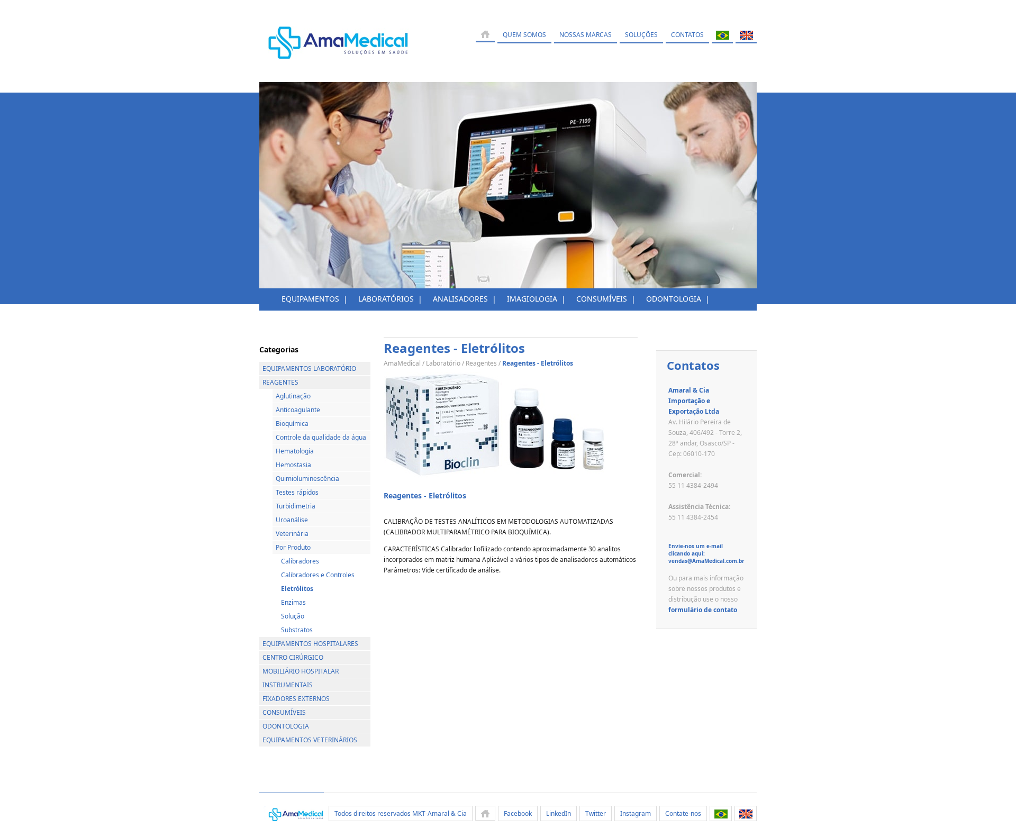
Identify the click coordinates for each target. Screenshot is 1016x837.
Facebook (518, 813)
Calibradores (300, 561)
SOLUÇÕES (641, 34)
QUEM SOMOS (524, 34)
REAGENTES (280, 382)
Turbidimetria (295, 506)
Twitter (595, 813)
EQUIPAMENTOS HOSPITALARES (310, 643)
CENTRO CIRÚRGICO (292, 657)
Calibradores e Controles (318, 574)
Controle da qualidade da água (321, 437)
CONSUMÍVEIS (284, 712)
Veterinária (292, 533)
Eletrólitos (297, 588)
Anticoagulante (298, 409)
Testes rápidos (297, 492)
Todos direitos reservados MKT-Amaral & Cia (400, 813)
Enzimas (293, 602)
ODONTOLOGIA (285, 726)
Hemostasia (293, 464)
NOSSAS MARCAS (585, 34)
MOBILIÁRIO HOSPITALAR (300, 671)
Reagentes (481, 363)
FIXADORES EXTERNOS (296, 698)
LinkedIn (558, 813)
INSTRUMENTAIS (287, 684)
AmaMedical (402, 363)
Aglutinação (293, 396)
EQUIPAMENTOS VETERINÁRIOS (309, 739)
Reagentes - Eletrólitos (425, 495)
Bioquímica (292, 423)
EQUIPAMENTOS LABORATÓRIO (309, 368)
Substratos (297, 629)
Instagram (635, 813)
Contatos (693, 365)
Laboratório (443, 363)
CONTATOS (687, 34)
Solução (292, 616)
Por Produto (293, 547)
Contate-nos (683, 813)
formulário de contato (702, 609)
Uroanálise (292, 519)
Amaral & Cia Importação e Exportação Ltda (693, 401)
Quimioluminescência (307, 478)
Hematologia (295, 451)
